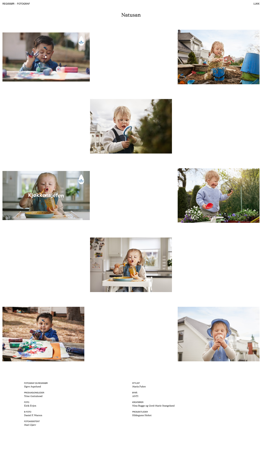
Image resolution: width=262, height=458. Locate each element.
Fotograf (23, 3)
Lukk (256, 3)
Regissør (8, 3)
